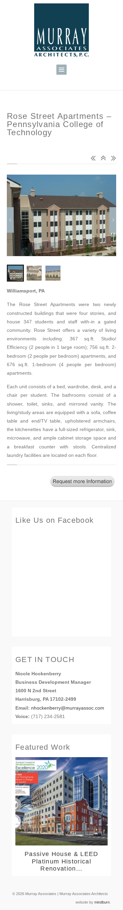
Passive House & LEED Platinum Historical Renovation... (61, 861)
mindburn (102, 902)
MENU (61, 70)
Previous (10, 220)
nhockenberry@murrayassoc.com (67, 708)
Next (112, 220)
